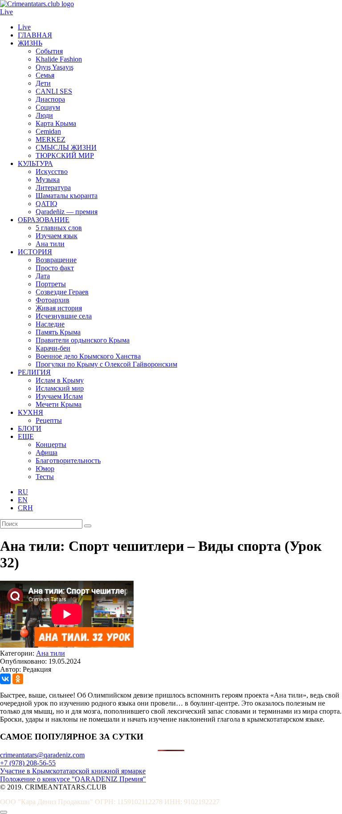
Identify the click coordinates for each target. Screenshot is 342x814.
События (49, 51)
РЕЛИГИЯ (34, 372)
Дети (43, 83)
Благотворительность (68, 460)
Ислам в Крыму (60, 380)
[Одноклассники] (17, 679)
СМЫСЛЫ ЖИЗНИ (66, 147)
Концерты (51, 444)
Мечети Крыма (58, 404)
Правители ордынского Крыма (83, 340)
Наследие (50, 324)
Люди (44, 115)
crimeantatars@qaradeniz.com (42, 755)
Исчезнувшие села (64, 316)
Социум (48, 107)
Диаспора (50, 99)
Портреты (51, 284)
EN (23, 500)
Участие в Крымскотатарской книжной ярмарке (73, 771)
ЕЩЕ (26, 436)
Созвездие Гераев (62, 292)
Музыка (48, 179)
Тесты (45, 476)
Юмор (45, 468)
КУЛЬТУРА (35, 163)
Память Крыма (58, 332)
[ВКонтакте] (5, 679)
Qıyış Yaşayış (54, 67)
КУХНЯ (30, 412)
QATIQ (46, 203)
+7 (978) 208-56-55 (28, 763)
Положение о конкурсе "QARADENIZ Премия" (73, 779)
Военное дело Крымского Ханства (88, 356)
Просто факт (55, 268)
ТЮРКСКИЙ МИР (65, 155)
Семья (45, 75)
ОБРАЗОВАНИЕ (43, 219)
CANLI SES (54, 91)
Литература (53, 187)
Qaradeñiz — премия (67, 211)
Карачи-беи (53, 348)
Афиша (46, 452)
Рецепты (49, 420)
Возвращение (56, 260)
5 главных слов (59, 227)
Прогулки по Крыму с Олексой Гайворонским (106, 364)
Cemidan (48, 131)
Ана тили (50, 244)
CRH (25, 508)
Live (6, 12)
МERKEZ (50, 139)
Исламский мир (60, 388)
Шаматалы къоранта (67, 195)
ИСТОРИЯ (35, 252)
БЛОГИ (29, 428)
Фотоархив (52, 300)
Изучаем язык (56, 236)
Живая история (59, 308)
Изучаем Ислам (59, 396)
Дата (43, 276)
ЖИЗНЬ (30, 43)
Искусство (52, 171)
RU (23, 492)
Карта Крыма (56, 123)
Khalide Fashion (59, 59)
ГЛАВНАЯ (35, 35)
